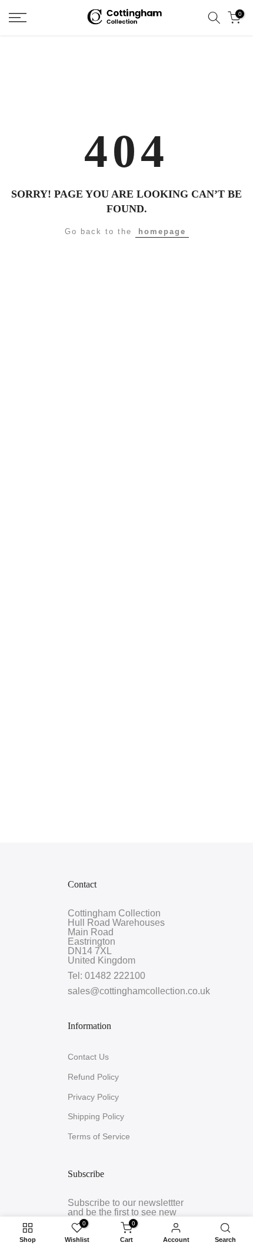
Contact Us (88, 1056)
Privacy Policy (93, 1097)
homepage (162, 231)
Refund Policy (93, 1077)
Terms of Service (99, 1136)
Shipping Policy (96, 1116)
